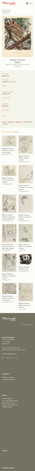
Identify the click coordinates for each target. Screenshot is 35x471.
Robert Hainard (7, 398)
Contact (4, 450)
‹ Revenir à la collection (6, 11)
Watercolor (19, 122)
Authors (4, 395)
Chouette (5, 106)
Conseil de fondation (8, 379)
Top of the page (28, 324)
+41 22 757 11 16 (9, 358)
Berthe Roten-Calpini (8, 403)
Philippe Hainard (7, 407)
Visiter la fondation (8, 377)
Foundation (5, 374)
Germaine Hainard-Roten (10, 401)
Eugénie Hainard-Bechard (10, 405)
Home (4, 122)
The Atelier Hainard (8, 468)
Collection (11, 122)
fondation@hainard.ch (9, 354)
